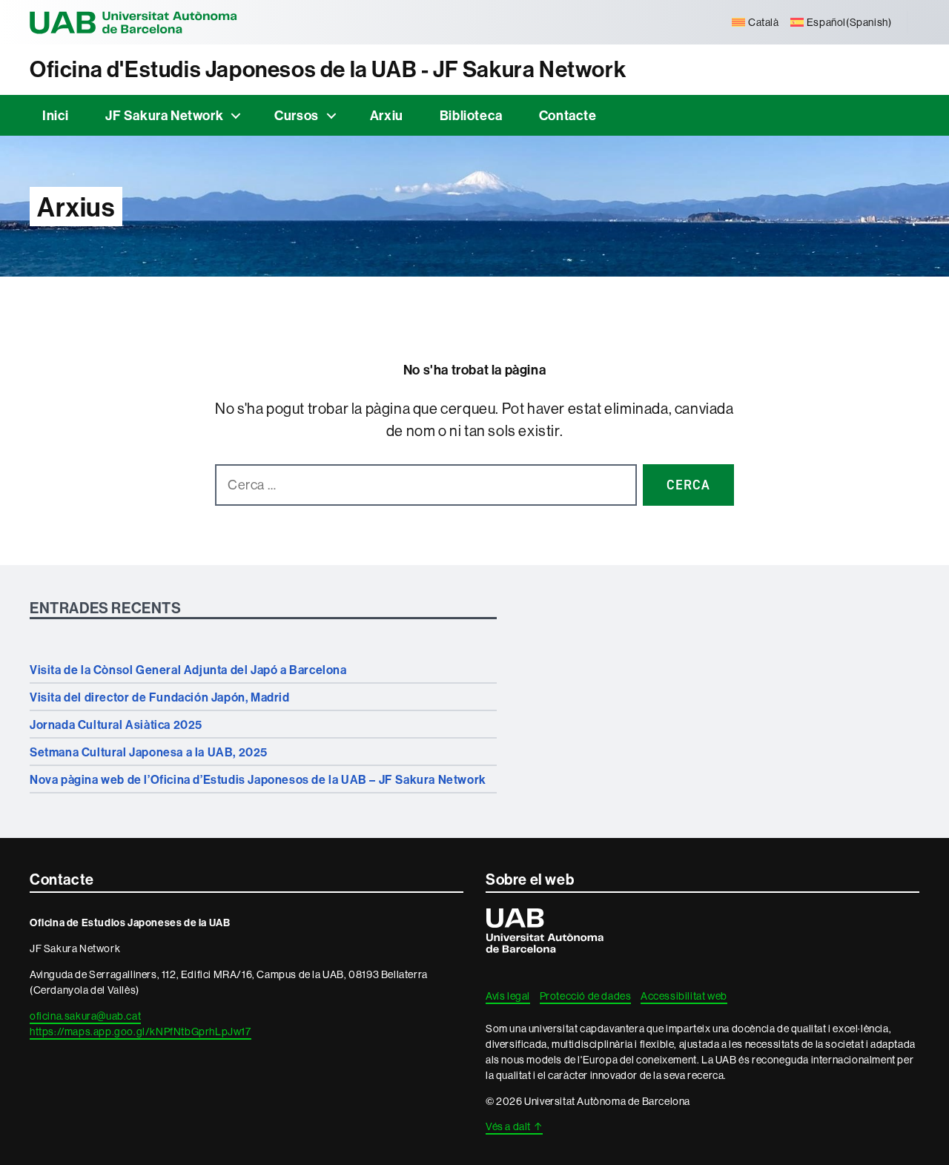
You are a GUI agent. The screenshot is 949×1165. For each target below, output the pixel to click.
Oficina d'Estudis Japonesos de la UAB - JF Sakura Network (328, 69)
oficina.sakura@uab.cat (85, 1016)
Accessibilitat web (684, 996)
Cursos (296, 115)
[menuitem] (755, 22)
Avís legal (508, 996)
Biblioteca (471, 115)
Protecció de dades (586, 996)
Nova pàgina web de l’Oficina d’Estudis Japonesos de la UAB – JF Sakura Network (258, 779)
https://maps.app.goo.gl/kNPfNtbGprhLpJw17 (140, 1031)
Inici (55, 115)
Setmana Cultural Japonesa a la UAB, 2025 (149, 752)
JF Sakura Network (164, 115)
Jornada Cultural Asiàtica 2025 (116, 724)
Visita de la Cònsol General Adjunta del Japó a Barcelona (188, 669)
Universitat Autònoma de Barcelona (133, 22)
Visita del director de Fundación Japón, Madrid (160, 697)
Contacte (568, 115)
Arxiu (386, 115)
